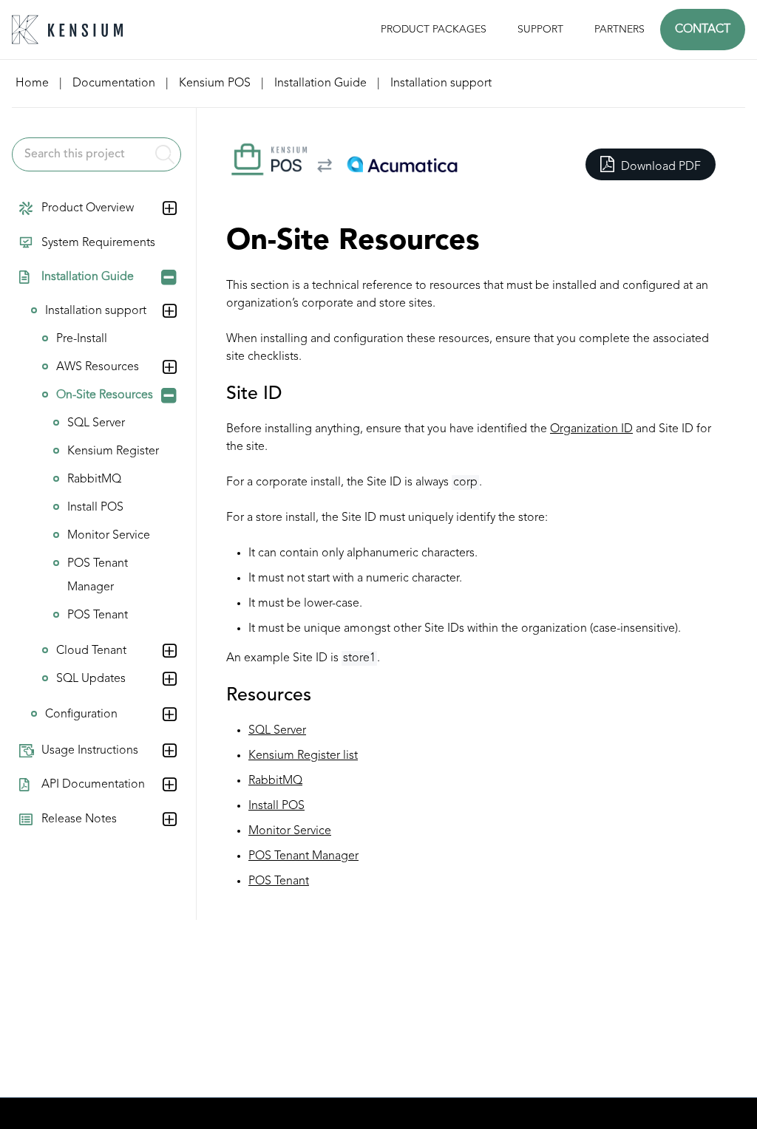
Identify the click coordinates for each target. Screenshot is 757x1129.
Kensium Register (113, 451)
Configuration (81, 714)
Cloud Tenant (91, 651)
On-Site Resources (104, 395)
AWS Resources (97, 367)
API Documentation (93, 785)
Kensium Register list (303, 756)
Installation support (95, 311)
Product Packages (433, 29)
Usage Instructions (89, 751)
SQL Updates (91, 679)
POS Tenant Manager (97, 575)
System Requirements (98, 243)
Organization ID (591, 429)
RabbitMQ (94, 479)
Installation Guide (87, 277)
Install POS (95, 508)
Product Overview (87, 208)
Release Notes (79, 819)
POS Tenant (97, 615)
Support (540, 29)
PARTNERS (619, 29)
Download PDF (659, 167)
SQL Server (96, 423)
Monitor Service (108, 536)
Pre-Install (81, 339)
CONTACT (702, 29)
